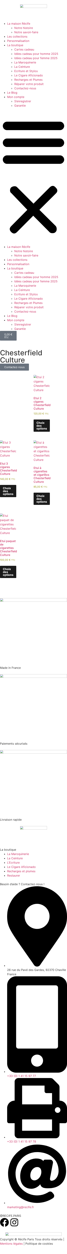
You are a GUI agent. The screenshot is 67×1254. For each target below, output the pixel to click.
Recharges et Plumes (28, 79)
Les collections (17, 36)
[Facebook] (4, 1222)
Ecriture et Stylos (26, 71)
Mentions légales (11, 1243)
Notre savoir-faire (26, 32)
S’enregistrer (22, 101)
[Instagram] (14, 1222)
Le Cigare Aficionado (28, 75)
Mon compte (15, 97)
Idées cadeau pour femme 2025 (36, 58)
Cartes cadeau (24, 49)
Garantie (20, 105)
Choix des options (41, 425)
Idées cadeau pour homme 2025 (36, 54)
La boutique (15, 45)
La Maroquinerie (25, 62)
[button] (33, 176)
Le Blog (12, 92)
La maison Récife (18, 23)
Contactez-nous (25, 88)
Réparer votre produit (29, 84)
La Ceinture (22, 66)
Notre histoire (23, 28)
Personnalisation (18, 41)
